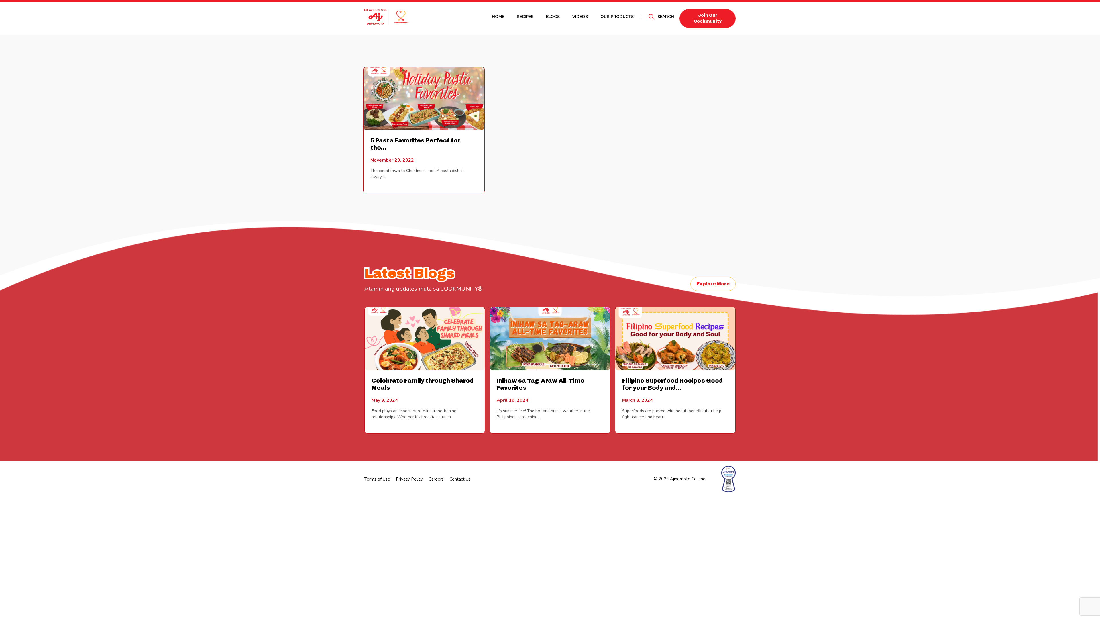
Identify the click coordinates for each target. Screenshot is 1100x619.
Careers (436, 479)
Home (498, 16)
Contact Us (460, 479)
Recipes (525, 16)
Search (665, 16)
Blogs (553, 16)
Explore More (713, 283)
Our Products (617, 16)
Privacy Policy (409, 479)
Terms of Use (377, 479)
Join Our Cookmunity (708, 18)
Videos (580, 16)
